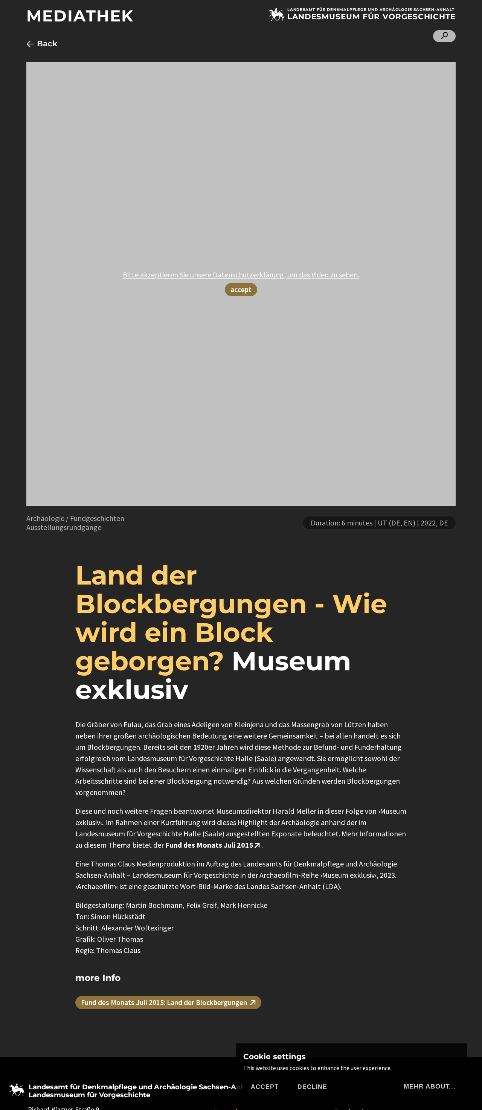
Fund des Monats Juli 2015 (209, 845)
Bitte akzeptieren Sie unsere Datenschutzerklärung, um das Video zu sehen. (241, 274)
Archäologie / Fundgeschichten (75, 518)
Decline (312, 1087)
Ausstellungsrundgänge (63, 527)
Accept (265, 1087)
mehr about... (430, 1086)
